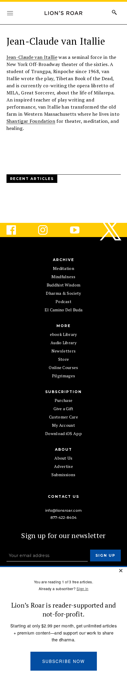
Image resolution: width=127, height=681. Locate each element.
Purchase (64, 400)
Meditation (63, 268)
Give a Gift (63, 408)
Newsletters (63, 351)
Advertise (63, 466)
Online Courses (63, 367)
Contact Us (63, 496)
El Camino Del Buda (64, 310)
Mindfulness (63, 276)
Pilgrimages (63, 376)
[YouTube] (79, 230)
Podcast (63, 301)
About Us (63, 458)
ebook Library (63, 334)
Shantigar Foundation (30, 121)
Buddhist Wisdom (64, 285)
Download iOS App (63, 433)
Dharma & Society (63, 293)
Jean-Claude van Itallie (31, 57)
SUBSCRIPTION (63, 391)
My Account (63, 425)
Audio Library (63, 342)
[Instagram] (47, 230)
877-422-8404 (64, 517)
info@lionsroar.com (63, 510)
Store (63, 359)
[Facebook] (16, 230)
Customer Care (63, 417)
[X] (111, 230)
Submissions (63, 474)
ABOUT (63, 449)
